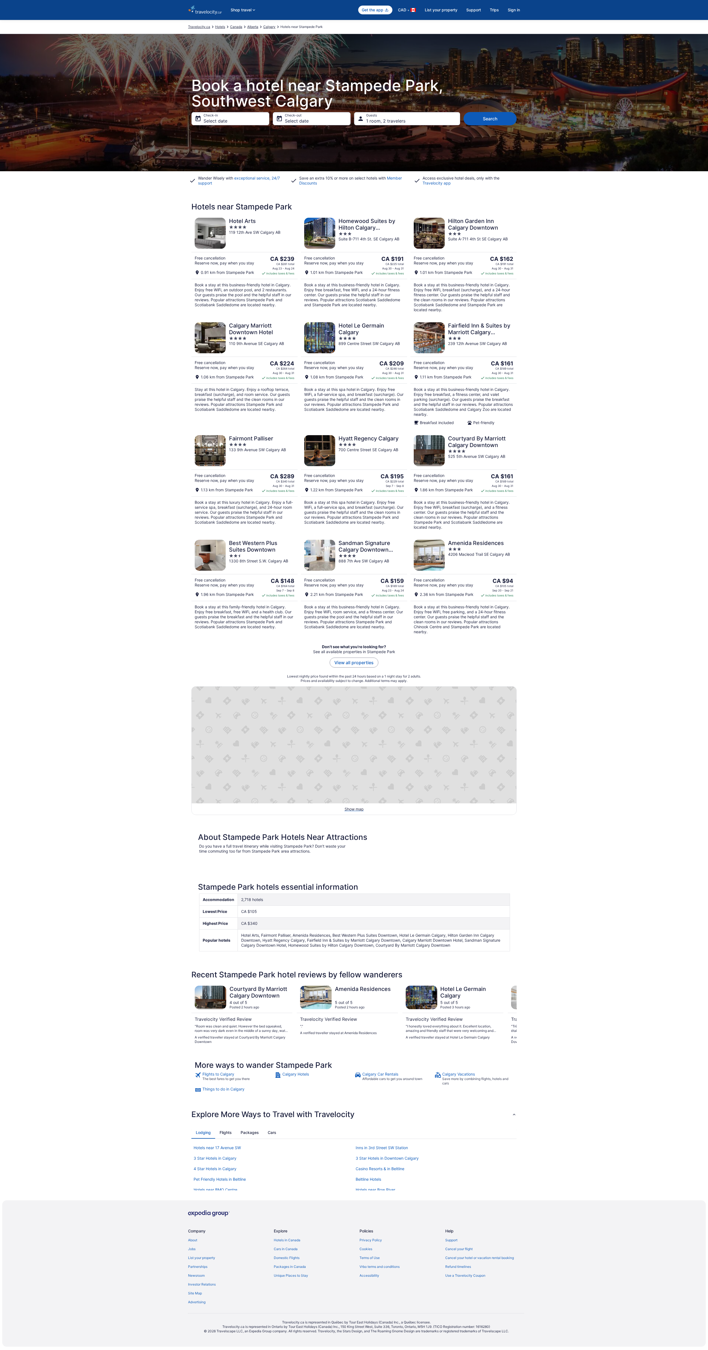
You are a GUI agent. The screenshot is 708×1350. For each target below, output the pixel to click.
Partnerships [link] (197, 1267)
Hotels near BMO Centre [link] (215, 1189)
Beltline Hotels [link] (368, 1179)
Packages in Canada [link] (290, 1267)
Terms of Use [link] (370, 1258)
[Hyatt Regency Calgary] (354, 482)
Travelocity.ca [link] (199, 27)
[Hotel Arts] (244, 265)
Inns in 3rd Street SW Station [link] (382, 1147)
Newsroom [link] (196, 1275)
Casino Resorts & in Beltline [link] (380, 1168)
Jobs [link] (192, 1249)
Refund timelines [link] (458, 1267)
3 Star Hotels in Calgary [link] (215, 1158)
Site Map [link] (195, 1293)
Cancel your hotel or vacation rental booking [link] (479, 1258)
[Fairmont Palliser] (244, 482)
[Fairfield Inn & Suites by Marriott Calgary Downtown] (463, 374)
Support (473, 9)
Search (490, 118)
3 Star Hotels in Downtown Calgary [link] (387, 1158)
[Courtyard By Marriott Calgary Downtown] (463, 482)
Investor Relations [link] (202, 1284)
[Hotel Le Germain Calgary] (354, 374)
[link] (234, 1079)
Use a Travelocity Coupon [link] (465, 1275)
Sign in (514, 9)
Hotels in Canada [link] (287, 1240)
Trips (494, 9)
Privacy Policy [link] (371, 1240)
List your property (441, 9)
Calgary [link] (269, 27)
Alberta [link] (252, 27)
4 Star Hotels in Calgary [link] (215, 1168)
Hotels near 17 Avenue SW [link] (217, 1147)
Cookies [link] (366, 1249)
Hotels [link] (220, 27)
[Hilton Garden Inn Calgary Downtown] (463, 265)
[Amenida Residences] (463, 587)
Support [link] (451, 1240)
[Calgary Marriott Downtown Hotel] (244, 374)
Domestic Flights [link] (287, 1258)
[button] (354, 1114)
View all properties (354, 662)
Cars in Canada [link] (286, 1249)
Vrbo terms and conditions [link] (380, 1267)
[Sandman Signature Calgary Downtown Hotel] (354, 587)
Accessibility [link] (369, 1275)
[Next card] (510, 1015)
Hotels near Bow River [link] (375, 1189)
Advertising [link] (196, 1302)
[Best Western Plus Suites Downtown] (244, 587)
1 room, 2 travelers (385, 121)
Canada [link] (236, 27)
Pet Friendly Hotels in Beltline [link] (220, 1179)
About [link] (192, 1240)
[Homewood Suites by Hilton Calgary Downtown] (354, 265)
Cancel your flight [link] (459, 1249)
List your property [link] (201, 1258)
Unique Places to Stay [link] (291, 1275)
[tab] (203, 1132)
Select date (215, 121)
